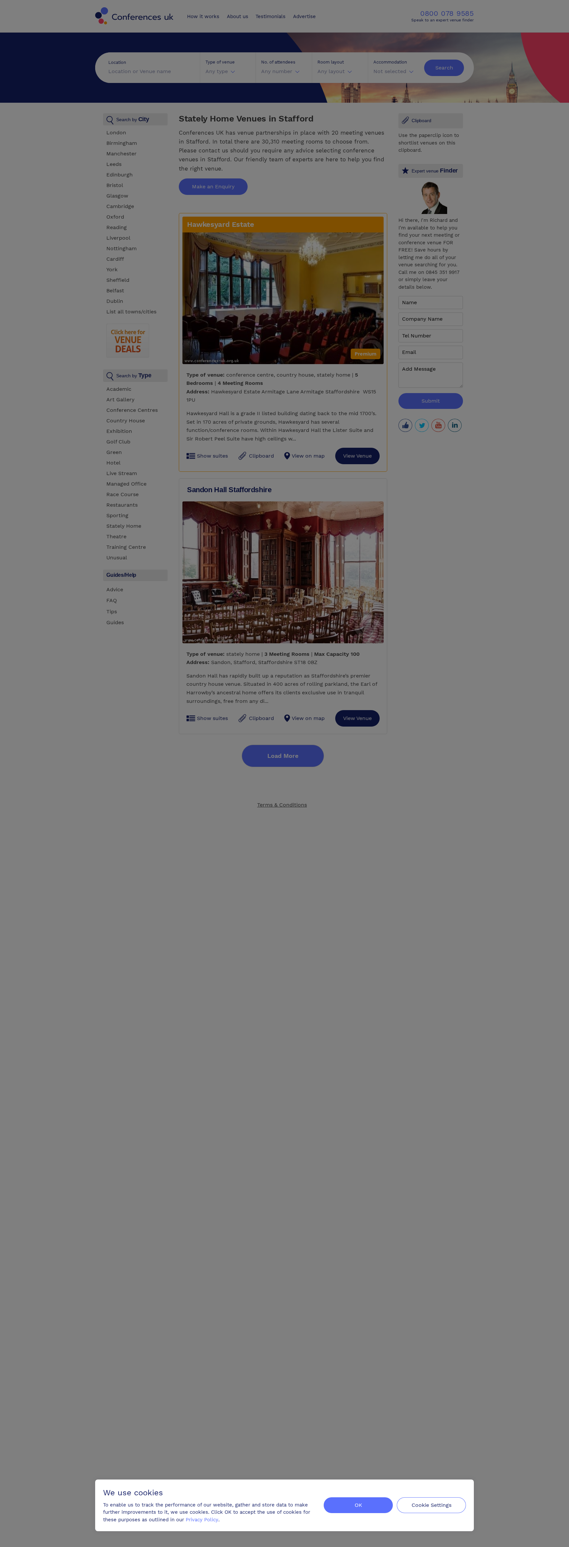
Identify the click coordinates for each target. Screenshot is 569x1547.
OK (358, 1505)
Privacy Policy (202, 1520)
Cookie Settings (431, 1505)
